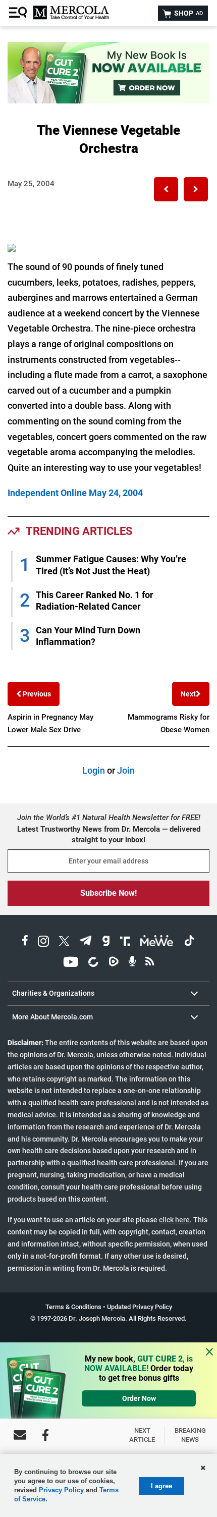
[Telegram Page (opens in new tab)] (85, 942)
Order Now (139, 1398)
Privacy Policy (61, 1490)
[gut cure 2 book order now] (108, 100)
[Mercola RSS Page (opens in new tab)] (149, 963)
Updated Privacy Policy (139, 1307)
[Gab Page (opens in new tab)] (106, 942)
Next (188, 694)
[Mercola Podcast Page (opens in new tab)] (132, 963)
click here (174, 1220)
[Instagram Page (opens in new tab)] (43, 942)
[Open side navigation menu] (19, 13)
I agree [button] (161, 1486)
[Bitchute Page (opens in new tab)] (93, 963)
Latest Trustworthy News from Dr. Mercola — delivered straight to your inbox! (108, 834)
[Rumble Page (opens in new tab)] (113, 963)
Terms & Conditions (73, 1307)
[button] (166, 189)
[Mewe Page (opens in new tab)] (157, 942)
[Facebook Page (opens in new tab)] (25, 942)
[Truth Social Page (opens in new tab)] (125, 942)
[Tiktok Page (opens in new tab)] (189, 942)
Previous (36, 694)
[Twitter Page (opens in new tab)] (64, 942)
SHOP (188, 13)
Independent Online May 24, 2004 (75, 492)
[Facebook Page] (45, 1435)
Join (126, 770)
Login (93, 770)
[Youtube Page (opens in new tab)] (70, 963)
